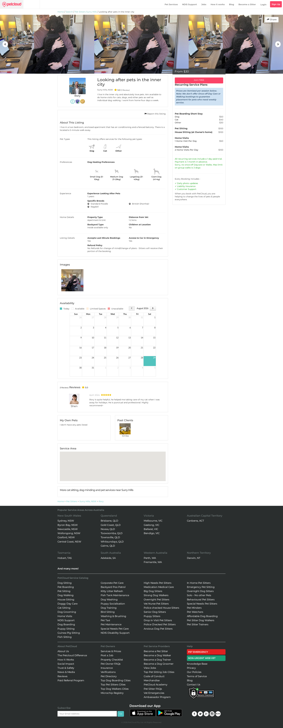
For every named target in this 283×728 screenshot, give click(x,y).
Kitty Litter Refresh (112, 591)
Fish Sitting (64, 636)
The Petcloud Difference (72, 655)
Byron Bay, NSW (67, 524)
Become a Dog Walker (157, 655)
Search (69, 11)
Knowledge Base (197, 663)
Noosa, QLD (108, 529)
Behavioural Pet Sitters (201, 599)
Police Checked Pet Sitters (160, 624)
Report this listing (156, 113)
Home (60, 11)
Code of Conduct (154, 676)
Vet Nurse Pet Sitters (156, 603)
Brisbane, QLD (109, 520)
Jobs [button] (203, 4)
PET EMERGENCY (198, 651)
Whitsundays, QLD (112, 541)
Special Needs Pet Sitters (202, 603)
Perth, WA (150, 557)
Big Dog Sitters (153, 591)
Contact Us (193, 684)
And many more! (67, 568)
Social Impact (65, 663)
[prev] (132, 308)
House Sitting (65, 599)
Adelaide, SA (108, 557)
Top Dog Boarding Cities (116, 680)
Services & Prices (111, 651)
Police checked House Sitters (161, 607)
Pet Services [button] (171, 4)
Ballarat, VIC (151, 529)
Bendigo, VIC (151, 533)
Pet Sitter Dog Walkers (200, 620)
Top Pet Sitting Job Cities (159, 672)
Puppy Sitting (66, 628)
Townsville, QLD (110, 537)
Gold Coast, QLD (111, 524)
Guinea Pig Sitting (68, 632)
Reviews (62, 676)
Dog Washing (109, 599)
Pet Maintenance (111, 624)
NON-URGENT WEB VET (202, 658)
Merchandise (152, 680)
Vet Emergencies (154, 692)
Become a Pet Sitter (156, 651)
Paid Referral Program (70, 680)
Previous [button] (5, 44)
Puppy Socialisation (113, 603)
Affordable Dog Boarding (202, 616)
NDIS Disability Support (115, 632)
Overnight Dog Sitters (200, 591)
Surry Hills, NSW (87, 501)
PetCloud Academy (155, 684)
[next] (153, 308)
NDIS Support (189, 4)
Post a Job (107, 655)
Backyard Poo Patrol (113, 587)
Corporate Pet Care (112, 582)
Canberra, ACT (195, 520)
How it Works (65, 659)
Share (273, 19)
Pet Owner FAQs (111, 663)
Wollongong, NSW (68, 533)
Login (263, 4)
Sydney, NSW (65, 520)
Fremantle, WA (153, 562)
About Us (63, 651)
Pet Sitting (63, 591)
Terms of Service (197, 676)
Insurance (190, 186)
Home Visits (64, 616)
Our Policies (194, 672)
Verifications (108, 672)
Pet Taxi (105, 620)
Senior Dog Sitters (155, 611)
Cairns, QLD (108, 545)
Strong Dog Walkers (156, 595)
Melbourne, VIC (153, 520)
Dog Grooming (66, 611)
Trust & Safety (65, 667)
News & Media (66, 672)
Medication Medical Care (159, 587)
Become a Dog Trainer (157, 659)
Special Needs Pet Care (115, 628)
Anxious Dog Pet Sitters (158, 628)
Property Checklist (112, 659)
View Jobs (150, 667)
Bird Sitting (108, 611)
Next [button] (278, 44)
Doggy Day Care (67, 603)
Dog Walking (65, 595)
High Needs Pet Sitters (157, 582)
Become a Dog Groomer (158, 663)
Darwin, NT (193, 557)
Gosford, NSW (66, 537)
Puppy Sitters (152, 616)
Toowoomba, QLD (111, 533)
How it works (218, 4)
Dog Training (109, 607)
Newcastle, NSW (67, 529)
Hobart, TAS (64, 557)
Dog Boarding (66, 624)
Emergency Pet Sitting (201, 587)
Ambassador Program (157, 697)
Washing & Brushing (113, 616)
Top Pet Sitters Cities (113, 684)
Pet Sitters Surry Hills (86, 11)
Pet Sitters (71, 501)
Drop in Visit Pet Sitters (158, 620)
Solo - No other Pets (199, 595)
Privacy (191, 667)
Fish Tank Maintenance (115, 595)
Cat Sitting (63, 607)
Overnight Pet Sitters (156, 599)
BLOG (218, 714)
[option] (47, 44)
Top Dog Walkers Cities (115, 688)
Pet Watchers (195, 611)
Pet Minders (194, 607)
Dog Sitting (64, 582)
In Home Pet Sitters (199, 582)
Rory (101, 501)
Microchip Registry (112, 692)
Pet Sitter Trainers (197, 624)
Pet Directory (109, 676)
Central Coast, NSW (69, 541)
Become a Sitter (247, 4)
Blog (231, 4)
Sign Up (276, 4)
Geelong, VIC (151, 524)
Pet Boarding (65, 587)
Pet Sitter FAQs (153, 688)
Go (120, 714)
